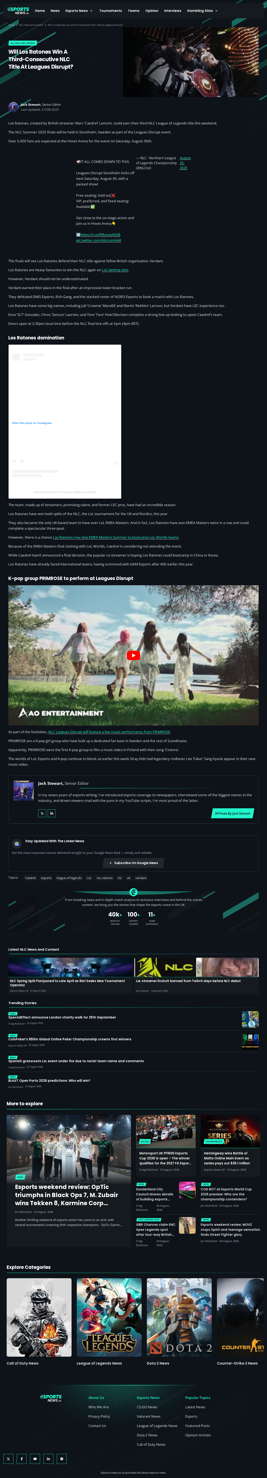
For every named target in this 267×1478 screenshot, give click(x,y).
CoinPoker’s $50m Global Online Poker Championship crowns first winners (69, 1039)
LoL (89, 878)
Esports (191, 1416)
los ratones (105, 878)
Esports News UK (214, 1169)
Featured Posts (197, 1425)
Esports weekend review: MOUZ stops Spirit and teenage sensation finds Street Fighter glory (230, 1229)
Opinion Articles (198, 1435)
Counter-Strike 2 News (237, 1363)
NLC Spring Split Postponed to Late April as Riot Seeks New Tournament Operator (67, 983)
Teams (134, 11)
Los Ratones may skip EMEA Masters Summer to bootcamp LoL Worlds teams (116, 537)
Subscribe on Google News (136, 863)
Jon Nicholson (23, 1212)
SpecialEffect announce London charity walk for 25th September (62, 1017)
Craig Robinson (148, 1169)
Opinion (151, 11)
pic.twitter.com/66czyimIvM (98, 240)
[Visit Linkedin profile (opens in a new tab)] (52, 813)
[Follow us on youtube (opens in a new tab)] (35, 1459)
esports (46, 878)
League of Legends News (99, 1363)
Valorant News (148, 1416)
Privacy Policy (99, 1416)
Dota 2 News (158, 1363)
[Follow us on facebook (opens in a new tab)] (22, 1459)
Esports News (76, 11)
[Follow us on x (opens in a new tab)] (8, 1459)
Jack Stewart (31, 104)
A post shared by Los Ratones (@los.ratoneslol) (64, 492)
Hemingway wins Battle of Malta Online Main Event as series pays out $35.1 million (227, 1158)
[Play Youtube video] (133, 655)
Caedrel (30, 878)
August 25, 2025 (185, 163)
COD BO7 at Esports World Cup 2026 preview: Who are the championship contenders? (226, 1194)
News (55, 11)
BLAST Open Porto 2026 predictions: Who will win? (49, 1081)
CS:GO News (147, 1407)
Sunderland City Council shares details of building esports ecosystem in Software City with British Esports (155, 1199)
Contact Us (97, 1425)
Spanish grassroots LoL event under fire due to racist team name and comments (76, 1061)
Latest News (195, 1407)
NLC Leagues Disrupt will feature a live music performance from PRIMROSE (109, 731)
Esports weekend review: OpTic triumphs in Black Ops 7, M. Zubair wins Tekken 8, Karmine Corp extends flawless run (66, 1199)
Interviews (172, 11)
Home (40, 11)
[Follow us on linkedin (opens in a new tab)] (48, 1459)
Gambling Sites (200, 11)
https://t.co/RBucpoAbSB (100, 234)
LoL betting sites (115, 269)
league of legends (69, 878)
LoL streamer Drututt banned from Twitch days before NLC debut (188, 981)
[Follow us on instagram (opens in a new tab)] (62, 1459)
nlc (120, 878)
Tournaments (110, 11)
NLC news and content (31, 24)
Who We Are (98, 1407)
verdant (140, 878)
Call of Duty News (23, 1363)
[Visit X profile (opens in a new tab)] (42, 813)
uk (128, 878)
